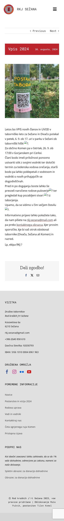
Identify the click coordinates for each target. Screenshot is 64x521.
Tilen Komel (44, 505)
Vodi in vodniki (13, 414)
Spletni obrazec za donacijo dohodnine (26, 471)
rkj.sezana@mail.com (40, 220)
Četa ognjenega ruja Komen (20, 426)
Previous (39, 30)
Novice (8, 394)
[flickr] (22, 372)
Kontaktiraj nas (13, 420)
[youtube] (29, 372)
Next (53, 30)
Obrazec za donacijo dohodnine (22, 477)
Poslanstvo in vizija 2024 (18, 401)
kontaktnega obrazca (30, 225)
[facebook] (7, 372)
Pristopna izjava (13, 433)
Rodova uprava (13, 407)
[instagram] (14, 372)
